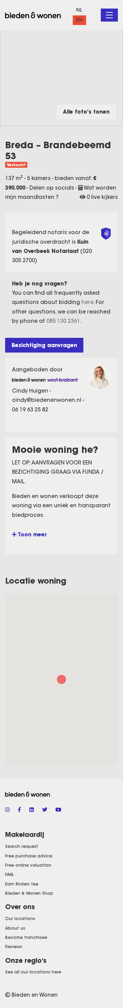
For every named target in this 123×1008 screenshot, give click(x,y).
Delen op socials (52, 187)
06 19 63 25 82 (30, 409)
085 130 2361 (63, 321)
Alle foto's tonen (86, 112)
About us (15, 928)
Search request (21, 846)
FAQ (9, 874)
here (87, 302)
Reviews (13, 946)
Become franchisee (26, 937)
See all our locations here (33, 971)
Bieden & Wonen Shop (29, 893)
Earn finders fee (21, 883)
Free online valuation (28, 865)
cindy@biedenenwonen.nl (47, 400)
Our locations (20, 918)
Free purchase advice (28, 855)
